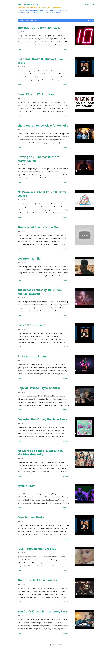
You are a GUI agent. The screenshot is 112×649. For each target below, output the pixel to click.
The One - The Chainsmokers (37, 580)
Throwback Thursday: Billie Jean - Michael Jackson (40, 291)
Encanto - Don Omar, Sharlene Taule (42, 419)
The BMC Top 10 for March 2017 (39, 27)
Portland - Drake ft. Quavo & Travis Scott (42, 61)
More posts (65, 639)
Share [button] (19, 49)
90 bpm (32, 12)
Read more (66, 49)
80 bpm (26, 12)
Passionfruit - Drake (31, 325)
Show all (91, 20)
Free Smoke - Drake (31, 517)
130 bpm (58, 12)
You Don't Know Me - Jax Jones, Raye (42, 611)
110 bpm (45, 12)
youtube (33, 10)
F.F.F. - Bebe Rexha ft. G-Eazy (37, 548)
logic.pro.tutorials (60, 10)
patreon (40, 10)
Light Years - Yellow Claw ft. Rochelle (43, 125)
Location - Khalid (29, 258)
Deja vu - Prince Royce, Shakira (39, 388)
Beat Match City (28, 4)
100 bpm (39, 12)
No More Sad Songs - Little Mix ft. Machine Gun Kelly (40, 452)
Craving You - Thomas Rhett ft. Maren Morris (39, 158)
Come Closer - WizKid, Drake (37, 94)
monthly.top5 (49, 10)
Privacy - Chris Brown (32, 356)
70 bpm (20, 12)
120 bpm (52, 12)
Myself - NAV (26, 486)
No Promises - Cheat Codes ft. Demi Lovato (42, 194)
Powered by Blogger (57, 644)
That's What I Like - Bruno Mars (39, 227)
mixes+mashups (24, 10)
